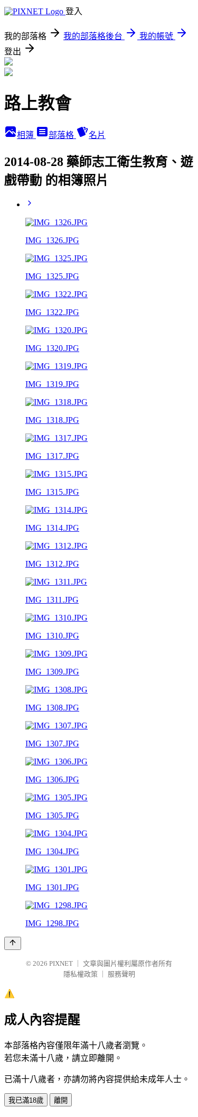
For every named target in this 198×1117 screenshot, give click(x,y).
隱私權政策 (80, 974)
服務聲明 (121, 974)
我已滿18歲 (25, 1100)
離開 (61, 1100)
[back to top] (12, 943)
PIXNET (61, 963)
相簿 (26, 135)
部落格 (62, 135)
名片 (97, 135)
